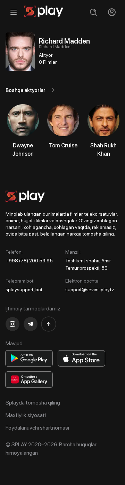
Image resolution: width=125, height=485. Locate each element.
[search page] (93, 12)
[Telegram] (31, 324)
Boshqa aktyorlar (25, 90)
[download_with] (29, 358)
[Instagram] (12, 324)
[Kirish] (111, 12)
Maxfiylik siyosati (26, 415)
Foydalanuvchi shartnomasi (37, 427)
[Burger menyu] (13, 12)
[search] (93, 12)
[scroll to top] (49, 324)
